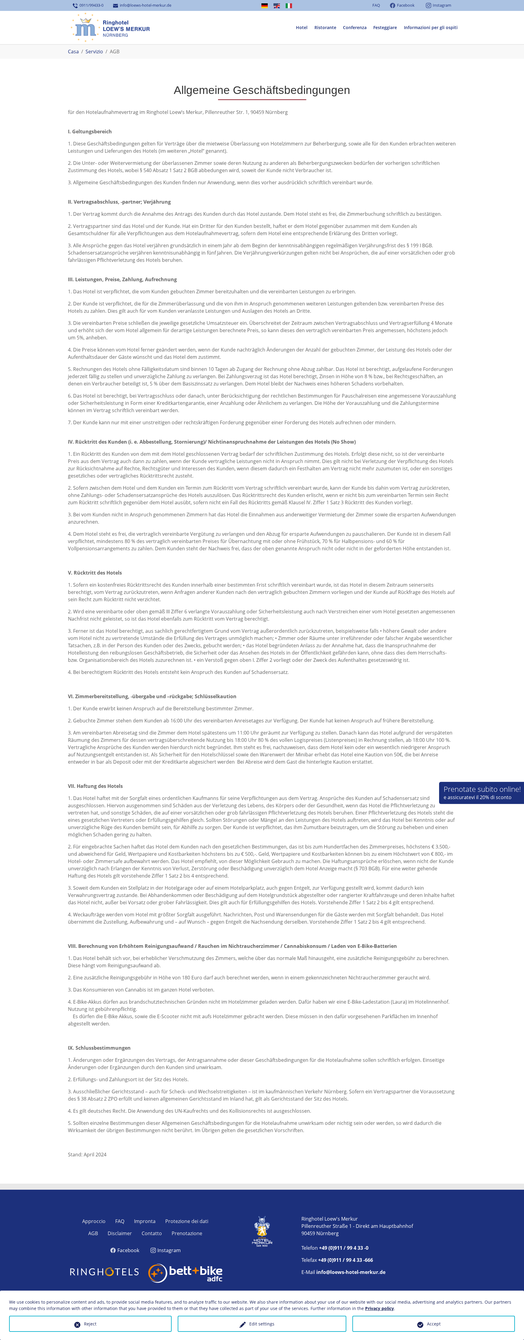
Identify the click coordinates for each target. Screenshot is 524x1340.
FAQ (376, 5)
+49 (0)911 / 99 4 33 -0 (343, 1248)
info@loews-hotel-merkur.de (144, 5)
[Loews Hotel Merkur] (109, 27)
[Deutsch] (264, 6)
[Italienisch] (289, 6)
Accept (434, 1324)
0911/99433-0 (90, 5)
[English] (276, 6)
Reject (90, 1324)
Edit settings (261, 1324)
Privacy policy (379, 1308)
